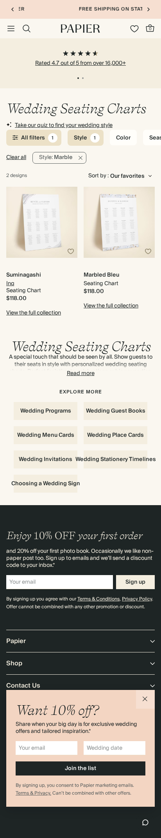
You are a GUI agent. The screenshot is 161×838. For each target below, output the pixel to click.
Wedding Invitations (45, 459)
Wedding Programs (45, 411)
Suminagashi (23, 275)
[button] (145, 699)
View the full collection (33, 313)
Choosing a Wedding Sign (45, 483)
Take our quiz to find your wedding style (64, 125)
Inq (10, 283)
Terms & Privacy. (33, 793)
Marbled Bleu (101, 275)
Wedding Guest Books (115, 411)
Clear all (16, 157)
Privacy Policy (137, 599)
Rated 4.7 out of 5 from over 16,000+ (80, 63)
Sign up (135, 582)
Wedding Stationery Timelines (115, 459)
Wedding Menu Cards (45, 435)
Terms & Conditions (98, 599)
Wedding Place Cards (115, 435)
